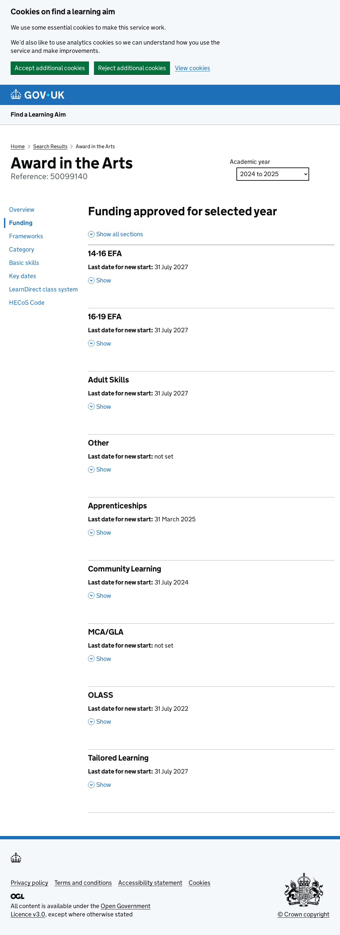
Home (18, 146)
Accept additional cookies (50, 68)
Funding (21, 223)
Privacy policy (29, 882)
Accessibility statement (150, 882)
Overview (22, 209)
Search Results (50, 146)
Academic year (250, 161)
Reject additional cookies (132, 68)
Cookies (200, 882)
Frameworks (26, 236)
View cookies (192, 68)
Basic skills (24, 262)
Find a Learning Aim (38, 114)
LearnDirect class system (43, 289)
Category (21, 249)
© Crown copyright (303, 914)
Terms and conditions (83, 882)
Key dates (22, 276)
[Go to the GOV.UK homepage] (39, 95)
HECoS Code (26, 302)
